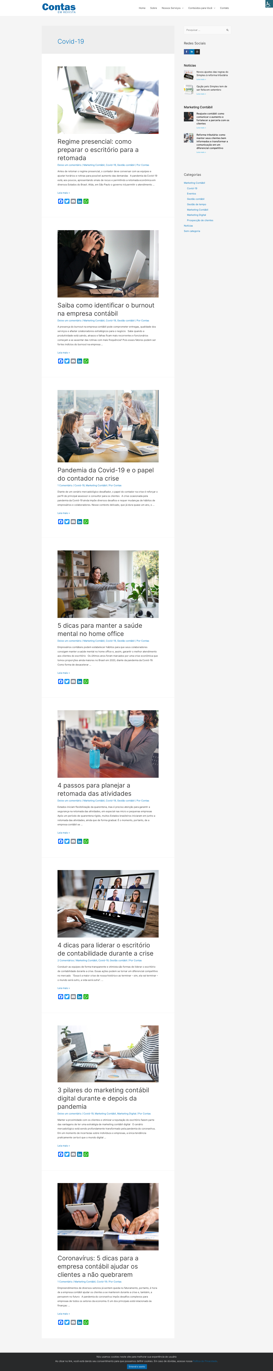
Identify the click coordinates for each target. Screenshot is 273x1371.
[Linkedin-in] (192, 52)
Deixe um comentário (69, 164)
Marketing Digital (126, 1113)
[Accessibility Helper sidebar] (269, 4)
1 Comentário (65, 485)
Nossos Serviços (171, 7)
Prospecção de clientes (200, 220)
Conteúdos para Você (200, 7)
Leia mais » (64, 192)
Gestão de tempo (196, 204)
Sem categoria (192, 231)
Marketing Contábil (94, 164)
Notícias (188, 225)
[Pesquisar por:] (207, 29)
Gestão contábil (126, 164)
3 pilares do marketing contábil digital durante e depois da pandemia (103, 1098)
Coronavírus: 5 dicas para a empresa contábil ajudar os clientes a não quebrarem (98, 1266)
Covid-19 (111, 164)
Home (142, 7)
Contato (224, 7)
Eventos (191, 193)
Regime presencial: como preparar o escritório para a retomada (98, 150)
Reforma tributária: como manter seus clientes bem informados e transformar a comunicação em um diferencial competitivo (212, 141)
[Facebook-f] (186, 52)
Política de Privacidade (205, 1361)
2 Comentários (66, 960)
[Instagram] (197, 52)
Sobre (153, 7)
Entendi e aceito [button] (137, 1366)
